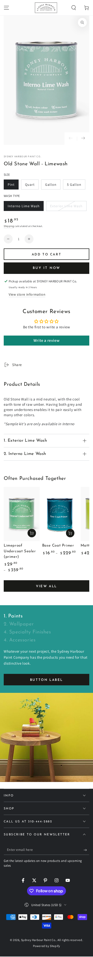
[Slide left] (70, 138)
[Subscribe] (86, 849)
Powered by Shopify (46, 946)
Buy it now (46, 268)
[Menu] (6, 7)
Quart (32, 186)
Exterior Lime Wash (66, 207)
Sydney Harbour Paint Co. (22, 156)
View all (46, 586)
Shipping (9, 226)
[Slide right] (83, 138)
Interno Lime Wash (23, 207)
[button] (73, 7)
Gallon (53, 186)
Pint (13, 186)
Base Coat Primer (58, 546)
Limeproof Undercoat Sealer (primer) (20, 551)
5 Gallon (76, 186)
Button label (46, 680)
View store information (27, 294)
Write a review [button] (46, 340)
